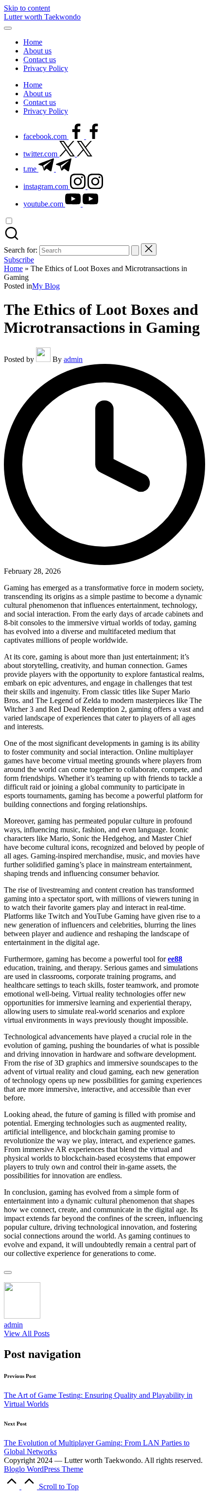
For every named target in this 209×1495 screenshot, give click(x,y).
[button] (135, 250)
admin (13, 1325)
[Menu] (8, 28)
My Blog (46, 286)
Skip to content (27, 8)
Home (13, 268)
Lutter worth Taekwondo (42, 17)
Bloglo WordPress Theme (43, 1469)
